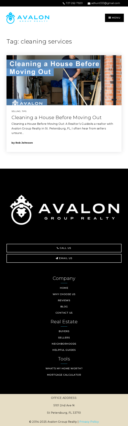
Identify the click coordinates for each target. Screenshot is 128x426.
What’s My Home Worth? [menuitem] (64, 368)
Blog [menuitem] (64, 306)
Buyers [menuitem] (64, 331)
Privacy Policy (89, 421)
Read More (101, 142)
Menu (115, 17)
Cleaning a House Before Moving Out (57, 117)
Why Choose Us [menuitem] (64, 294)
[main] (64, 99)
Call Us (65, 248)
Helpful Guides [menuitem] (64, 349)
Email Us (65, 258)
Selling (16, 111)
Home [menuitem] (64, 287)
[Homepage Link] (34, 17)
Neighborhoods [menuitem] (64, 343)
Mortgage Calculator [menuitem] (64, 374)
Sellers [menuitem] (64, 337)
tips (24, 111)
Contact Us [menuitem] (64, 312)
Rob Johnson (24, 142)
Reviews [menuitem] (64, 300)
